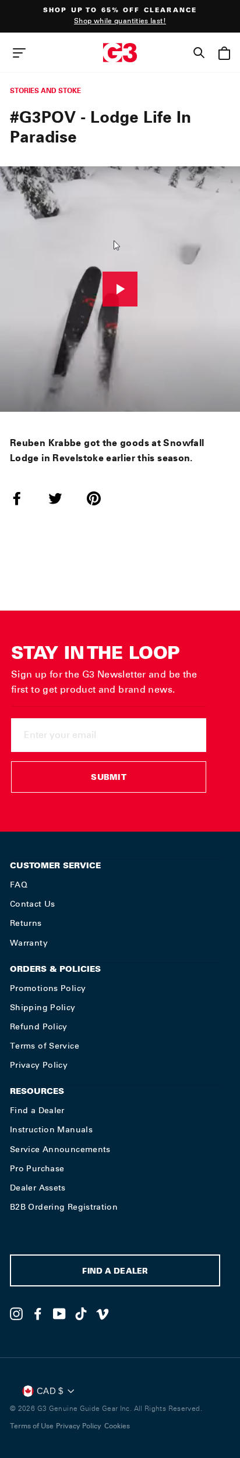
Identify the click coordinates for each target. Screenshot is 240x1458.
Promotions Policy (48, 988)
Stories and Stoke (45, 90)
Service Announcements (60, 1149)
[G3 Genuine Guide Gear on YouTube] (59, 1314)
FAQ (18, 884)
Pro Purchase (37, 1168)
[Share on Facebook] (24, 498)
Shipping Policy (43, 1007)
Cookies (117, 1426)
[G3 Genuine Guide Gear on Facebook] (37, 1314)
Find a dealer (114, 1272)
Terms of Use (32, 1426)
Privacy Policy (39, 1065)
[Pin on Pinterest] (101, 498)
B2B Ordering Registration (64, 1206)
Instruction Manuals (51, 1129)
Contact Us (32, 903)
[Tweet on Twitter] (62, 498)
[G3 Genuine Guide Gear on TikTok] (81, 1314)
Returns (26, 923)
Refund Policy (39, 1026)
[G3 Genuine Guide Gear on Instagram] (16, 1314)
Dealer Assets (38, 1187)
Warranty (29, 942)
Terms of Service (44, 1045)
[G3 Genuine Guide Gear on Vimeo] (102, 1314)
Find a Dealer (37, 1110)
